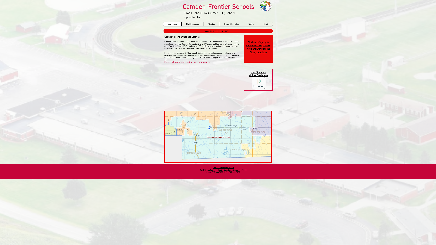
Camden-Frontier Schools (218, 7)
